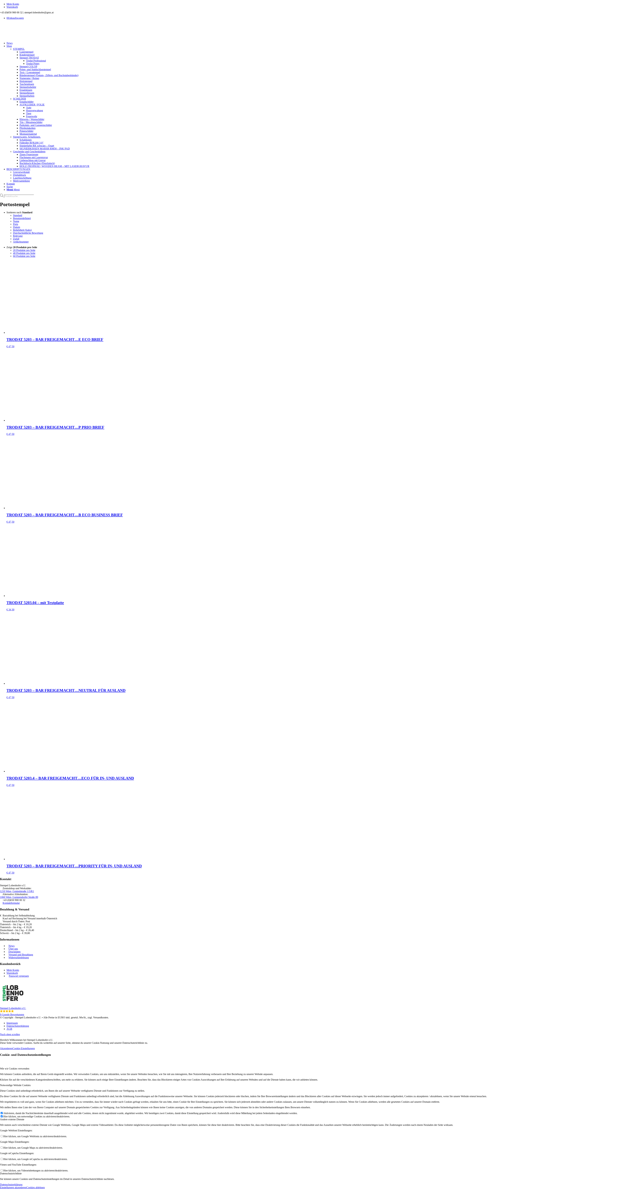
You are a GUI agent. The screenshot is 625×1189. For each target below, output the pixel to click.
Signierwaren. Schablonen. (27, 136)
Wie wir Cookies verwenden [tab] (14, 1068)
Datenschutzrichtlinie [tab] (11, 1173)
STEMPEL (19, 49)
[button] (312, 998)
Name (16, 221)
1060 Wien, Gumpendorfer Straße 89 (19, 897)
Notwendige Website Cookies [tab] (15, 1085)
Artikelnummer (21, 241)
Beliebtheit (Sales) (22, 230)
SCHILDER (19, 98)
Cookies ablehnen (35, 1187)
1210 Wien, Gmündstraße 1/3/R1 (17, 891)
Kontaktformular (11, 903)
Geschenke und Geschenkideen (29, 151)
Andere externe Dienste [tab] (12, 1119)
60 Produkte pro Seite (24, 256)
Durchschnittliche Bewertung (28, 233)
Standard (17, 215)
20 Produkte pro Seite (24, 250)
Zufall (16, 238)
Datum (16, 227)
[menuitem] (316, 4)
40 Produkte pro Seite (24, 253)
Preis (15, 224)
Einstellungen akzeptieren (13, 1187)
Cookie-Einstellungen (24, 1048)
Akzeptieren (6, 1048)
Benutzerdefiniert (22, 218)
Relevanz (18, 235)
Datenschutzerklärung (11, 1184)
